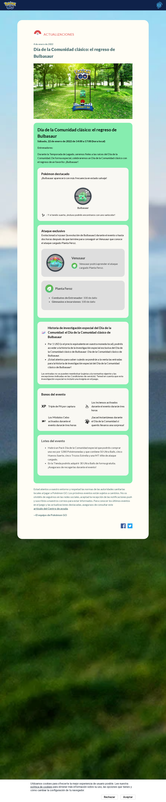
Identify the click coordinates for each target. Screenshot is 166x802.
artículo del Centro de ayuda (51, 508)
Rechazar (109, 797)
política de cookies (41, 786)
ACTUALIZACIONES (59, 34)
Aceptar (128, 797)
